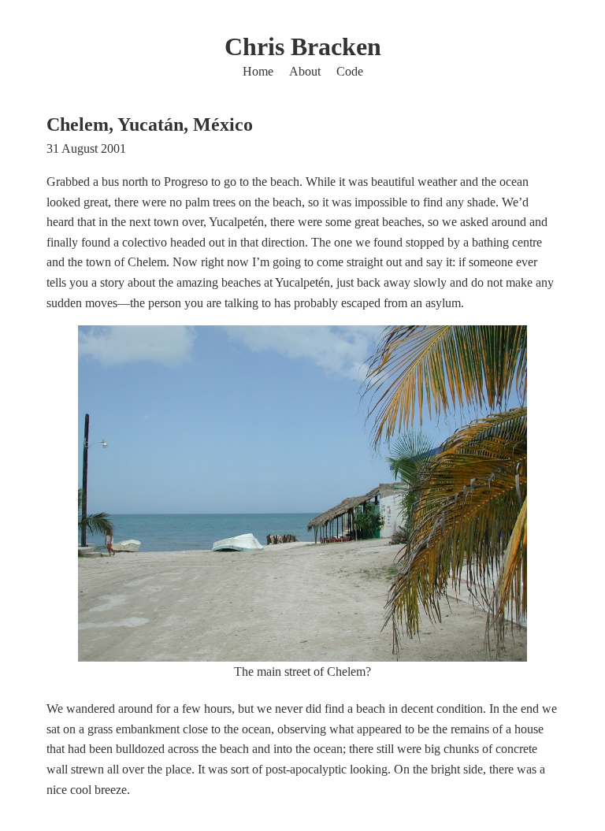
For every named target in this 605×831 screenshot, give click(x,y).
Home (258, 71)
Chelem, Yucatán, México (149, 124)
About (305, 71)
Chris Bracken (303, 46)
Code (349, 71)
